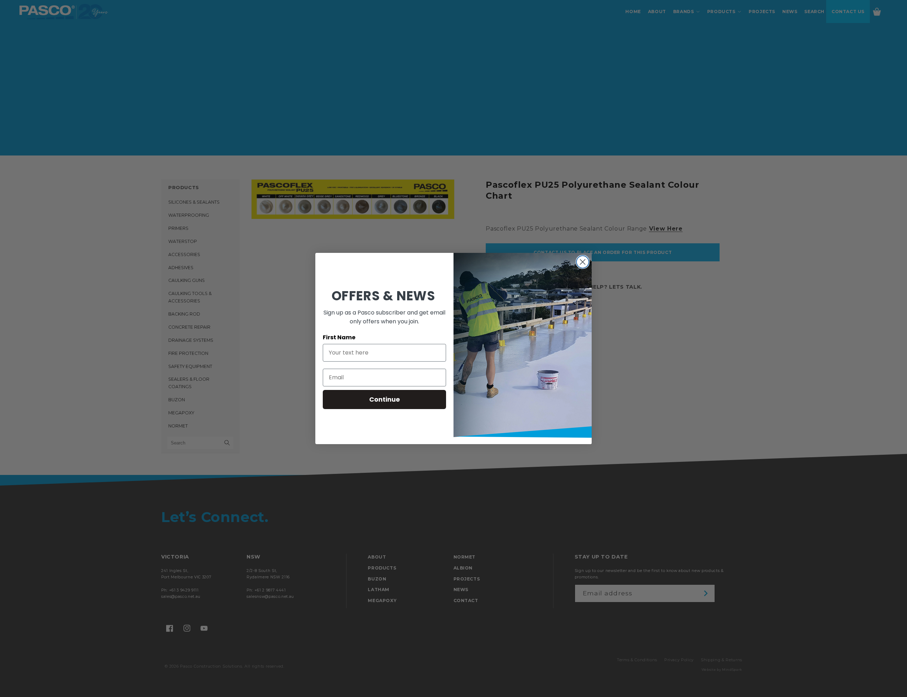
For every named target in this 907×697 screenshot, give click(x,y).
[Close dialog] (582, 262)
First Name (339, 337)
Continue (384, 399)
